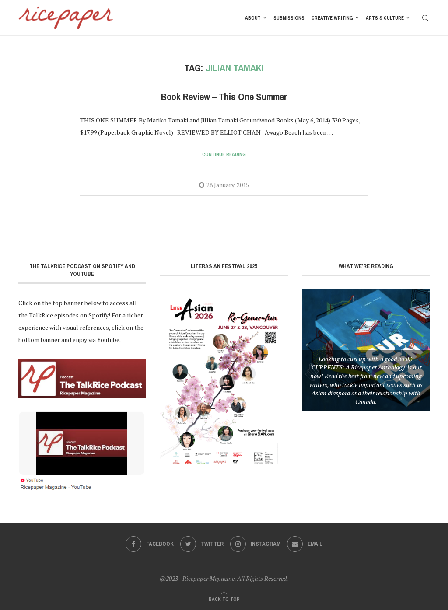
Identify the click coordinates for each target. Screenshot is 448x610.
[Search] (425, 17)
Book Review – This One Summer (224, 97)
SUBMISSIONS (288, 18)
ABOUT (253, 18)
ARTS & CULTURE (385, 18)
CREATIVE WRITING (332, 18)
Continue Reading (224, 154)
